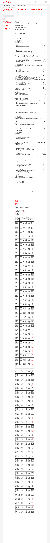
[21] (15, 214)
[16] (23, 169)
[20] (15, 213)
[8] (15, 204)
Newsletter (23, 5)
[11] (15, 206)
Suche (9, 7)
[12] (32, 164)
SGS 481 (17, 201)
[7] (39, 65)
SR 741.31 (32, 208)
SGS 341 (17, 200)
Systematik (5, 7)
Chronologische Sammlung (16, 5)
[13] (29, 165)
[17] (15, 211)
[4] (15, 201)
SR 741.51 (31, 206)
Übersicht (12, 7)
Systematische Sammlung (7, 5)
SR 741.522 (23, 211)
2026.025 (32, 337)
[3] (15, 200)
